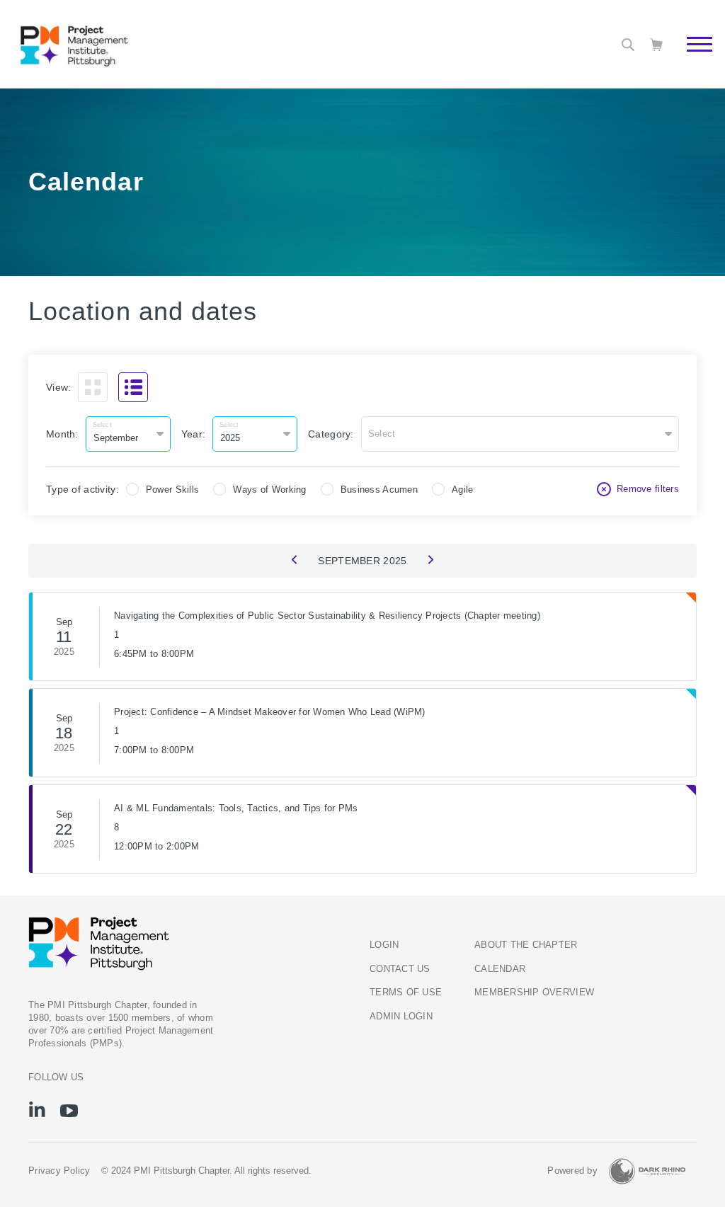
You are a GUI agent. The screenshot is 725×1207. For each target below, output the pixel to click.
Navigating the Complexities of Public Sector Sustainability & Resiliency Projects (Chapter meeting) (327, 616)
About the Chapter (525, 945)
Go (692, 60)
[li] (37, 1109)
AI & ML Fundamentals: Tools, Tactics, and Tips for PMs (236, 808)
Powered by (572, 1171)
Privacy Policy (59, 1171)
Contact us (400, 969)
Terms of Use (406, 992)
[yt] (69, 1110)
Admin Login (401, 1017)
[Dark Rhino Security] (647, 1171)
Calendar (499, 969)
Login (384, 945)
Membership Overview (534, 992)
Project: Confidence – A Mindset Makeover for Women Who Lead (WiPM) (270, 712)
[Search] (628, 44)
